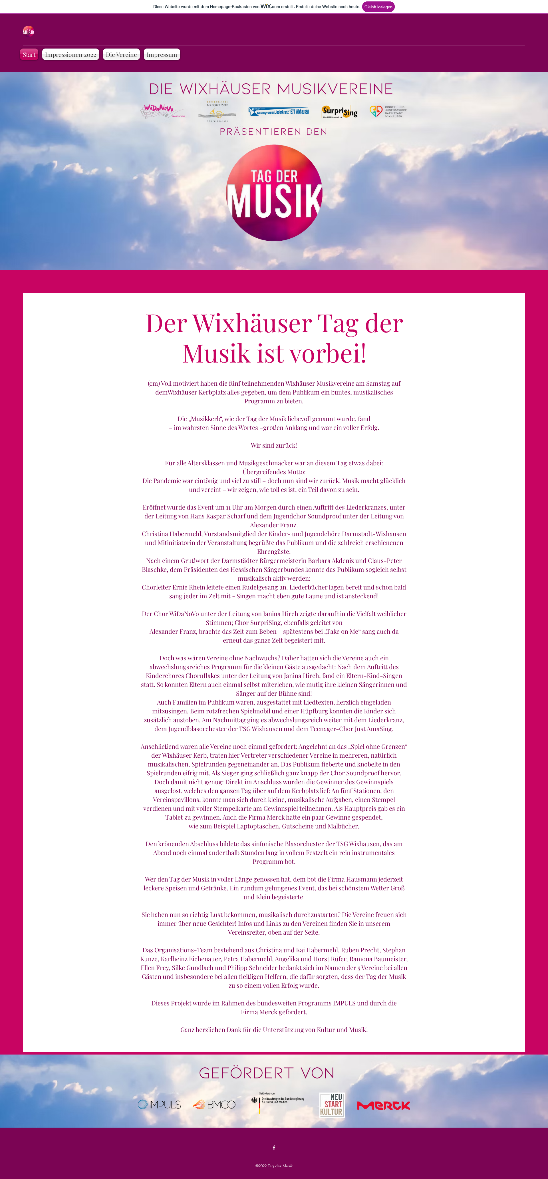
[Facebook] (274, 1147)
